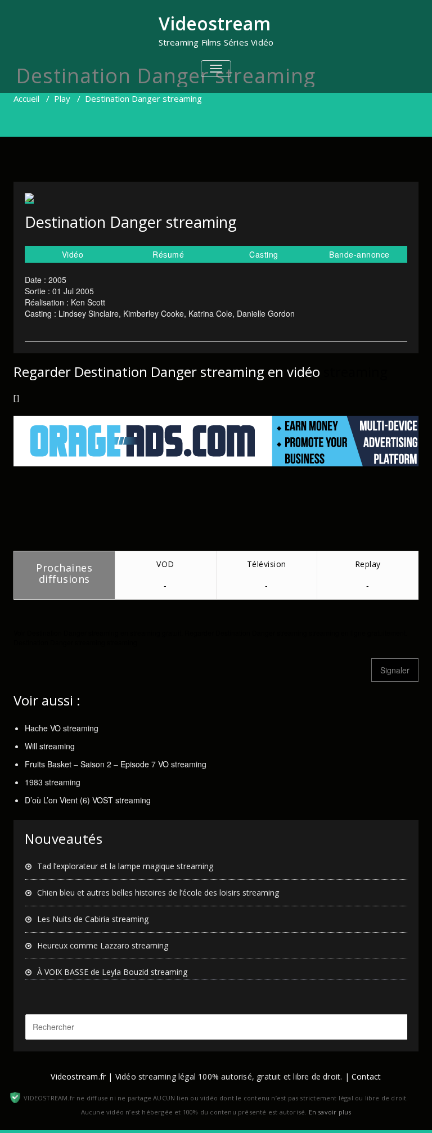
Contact (366, 1076)
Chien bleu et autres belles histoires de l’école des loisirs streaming (158, 892)
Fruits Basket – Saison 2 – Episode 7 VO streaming (115, 764)
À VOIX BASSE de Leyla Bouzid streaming (112, 971)
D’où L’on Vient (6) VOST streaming (88, 800)
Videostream (215, 23)
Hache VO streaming (61, 728)
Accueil (26, 98)
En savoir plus (330, 1112)
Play (62, 98)
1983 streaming (52, 782)
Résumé (168, 254)
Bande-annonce (359, 254)
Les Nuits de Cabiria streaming (92, 919)
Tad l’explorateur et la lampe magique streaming (125, 866)
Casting (263, 254)
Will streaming (50, 746)
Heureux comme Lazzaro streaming (102, 945)
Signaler (395, 670)
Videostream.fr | (81, 1076)
